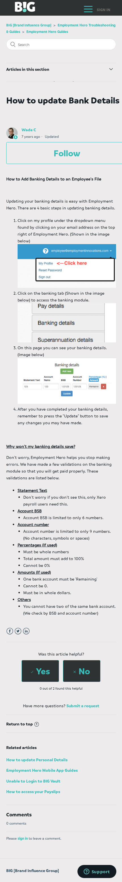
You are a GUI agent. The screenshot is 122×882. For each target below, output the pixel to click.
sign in (23, 838)
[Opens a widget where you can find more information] (96, 872)
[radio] (40, 671)
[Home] (20, 10)
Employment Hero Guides (47, 31)
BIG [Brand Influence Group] (28, 25)
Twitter (18, 631)
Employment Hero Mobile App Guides (42, 770)
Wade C (29, 129)
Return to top (19, 723)
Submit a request (82, 705)
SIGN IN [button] (103, 9)
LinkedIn (26, 631)
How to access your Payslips (33, 791)
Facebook (9, 631)
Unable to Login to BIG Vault (33, 780)
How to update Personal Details (37, 759)
